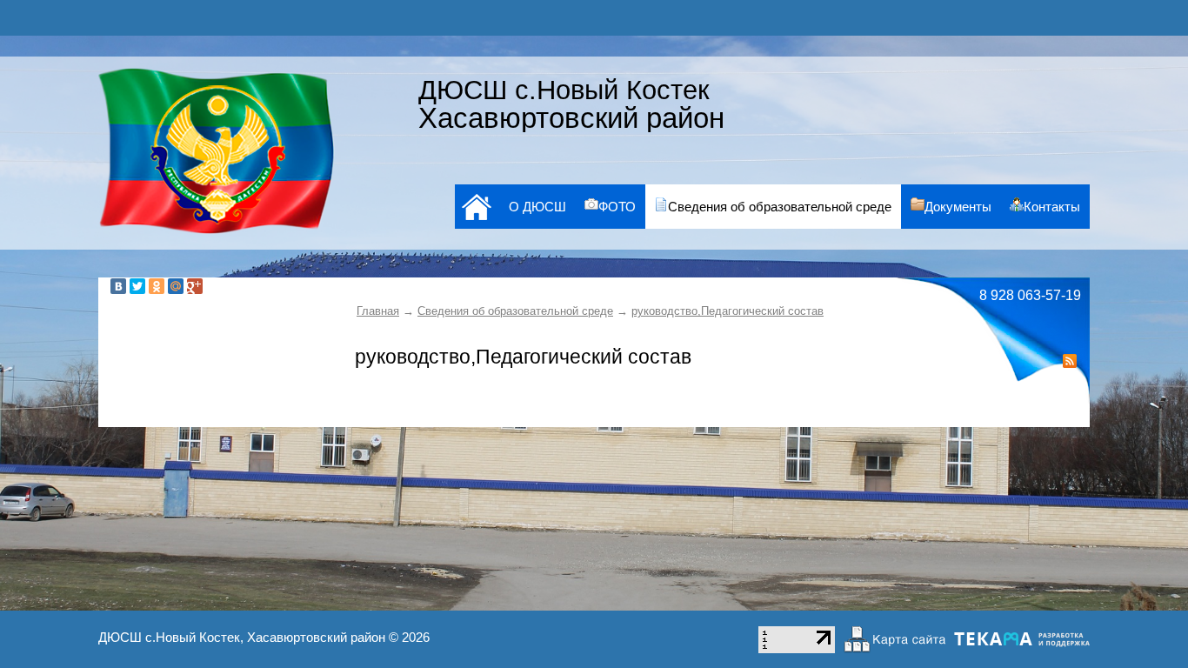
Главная (378, 310)
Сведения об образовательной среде (515, 310)
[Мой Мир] (176, 286)
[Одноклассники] (156, 286)
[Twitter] (137, 286)
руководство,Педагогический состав (727, 310)
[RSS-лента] (1070, 364)
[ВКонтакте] (118, 286)
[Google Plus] (195, 286)
